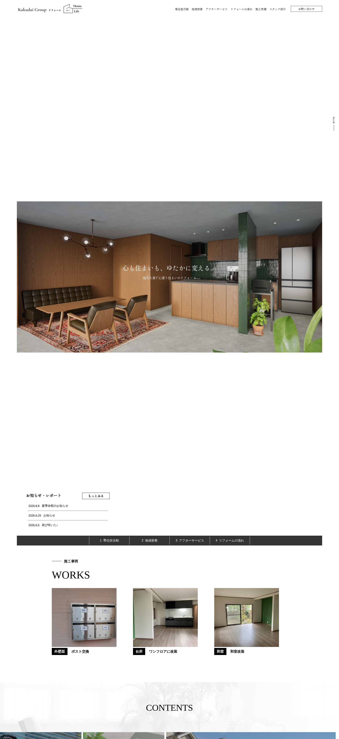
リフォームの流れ (241, 9)
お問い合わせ (306, 9)
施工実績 (260, 9)
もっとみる (96, 495)
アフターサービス (217, 9)
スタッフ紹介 (277, 9)
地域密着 (197, 9)
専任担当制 (182, 9)
